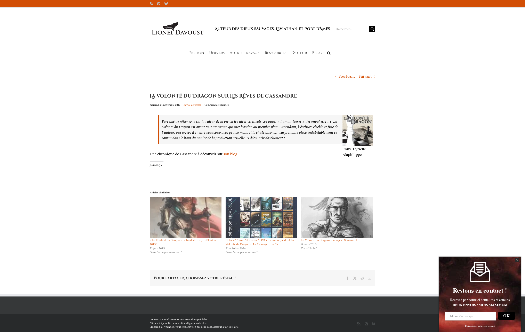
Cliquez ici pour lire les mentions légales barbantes (178, 323)
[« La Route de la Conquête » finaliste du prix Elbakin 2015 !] (185, 217)
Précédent (347, 76)
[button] (329, 52)
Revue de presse (192, 104)
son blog (230, 154)
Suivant (365, 76)
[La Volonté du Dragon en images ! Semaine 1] (337, 217)
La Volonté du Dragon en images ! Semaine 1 (329, 240)
